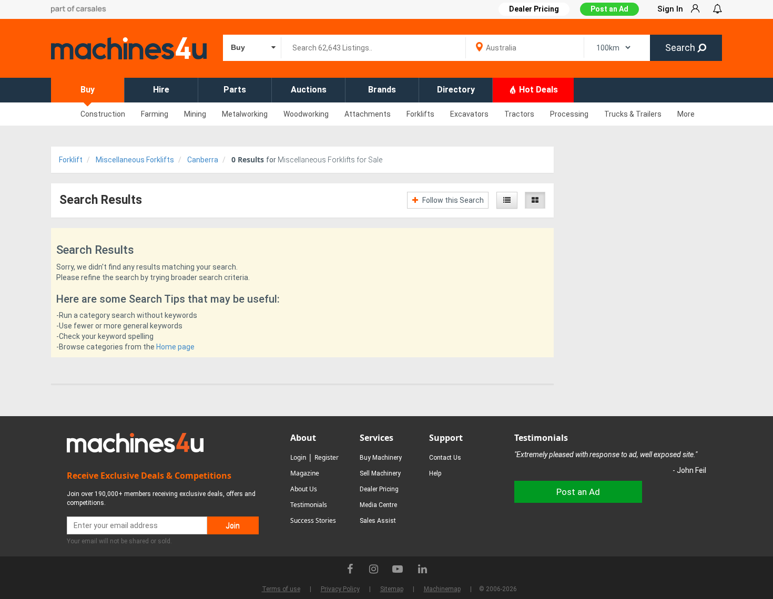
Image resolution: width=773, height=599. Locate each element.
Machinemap (442, 589)
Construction (102, 114)
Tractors (519, 114)
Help (435, 473)
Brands (382, 90)
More (686, 114)
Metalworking (245, 114)
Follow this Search (452, 200)
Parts (234, 90)
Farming (154, 114)
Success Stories (313, 520)
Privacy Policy (340, 589)
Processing (569, 114)
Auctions (309, 90)
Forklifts (420, 114)
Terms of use (281, 589)
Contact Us (445, 457)
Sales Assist (378, 520)
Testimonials (308, 504)
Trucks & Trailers (633, 114)
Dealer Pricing (379, 489)
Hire (161, 90)
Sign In (670, 9)
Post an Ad (609, 9)
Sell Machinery (380, 473)
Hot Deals (537, 90)
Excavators (469, 114)
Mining (195, 114)
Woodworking (306, 114)
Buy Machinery (381, 457)
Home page (175, 347)
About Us (303, 488)
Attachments (367, 114)
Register (326, 457)
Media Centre (378, 505)
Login (298, 457)
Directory (456, 90)
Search (681, 47)
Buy (87, 90)
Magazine (304, 473)
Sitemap (391, 589)
